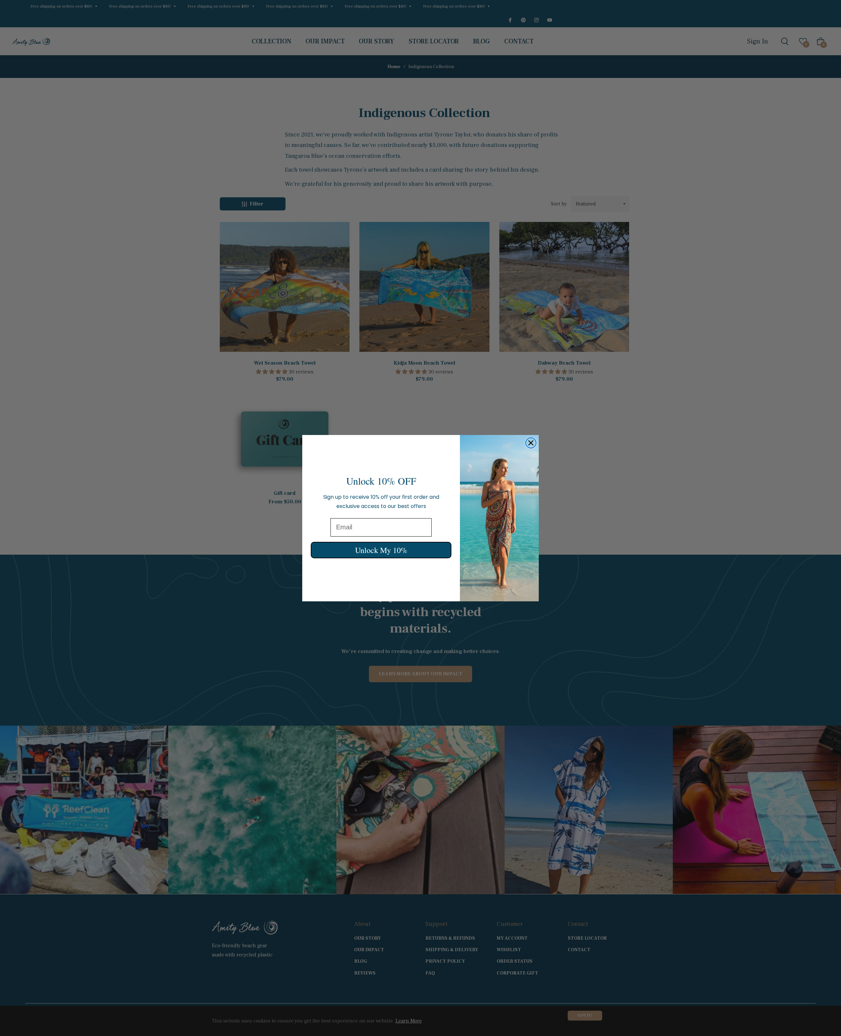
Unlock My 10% (381, 549)
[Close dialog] (531, 443)
